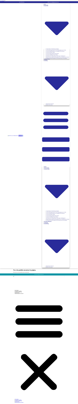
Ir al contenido (2, 0)
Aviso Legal (16, 290)
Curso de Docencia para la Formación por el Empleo (56, 58)
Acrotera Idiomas (47, 59)
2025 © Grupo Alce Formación (19, 293)
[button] (56, 135)
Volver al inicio (17, 292)
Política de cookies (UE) (18, 400)
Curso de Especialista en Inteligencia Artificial (55, 51)
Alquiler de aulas (49, 104)
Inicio (45, 4)
